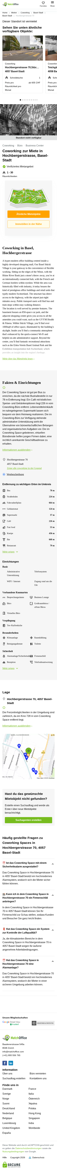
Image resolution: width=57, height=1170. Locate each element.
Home (4, 13)
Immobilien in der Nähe (28, 224)
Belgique (7, 1118)
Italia (31, 1093)
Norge (5, 1098)
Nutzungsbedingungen (13, 1151)
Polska (32, 1108)
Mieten (14, 13)
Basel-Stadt (38, 13)
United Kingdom (11, 1128)
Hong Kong (35, 1113)
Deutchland (8, 1108)
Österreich (34, 1098)
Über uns (7, 1073)
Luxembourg (9, 1123)
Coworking (25, 13)
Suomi (5, 1103)
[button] (39, 39)
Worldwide (34, 1128)
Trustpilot (6, 1004)
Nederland (8, 1113)
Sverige (6, 1093)
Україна (33, 1103)
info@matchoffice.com (13, 1051)
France (32, 1089)
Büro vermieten (38, 1073)
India (31, 1123)
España (6, 1133)
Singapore (34, 1118)
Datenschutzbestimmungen (28, 1148)
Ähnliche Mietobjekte (28, 214)
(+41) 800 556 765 (11, 1055)
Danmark (7, 1089)
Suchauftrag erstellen (13, 1078)
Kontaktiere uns (38, 1078)
